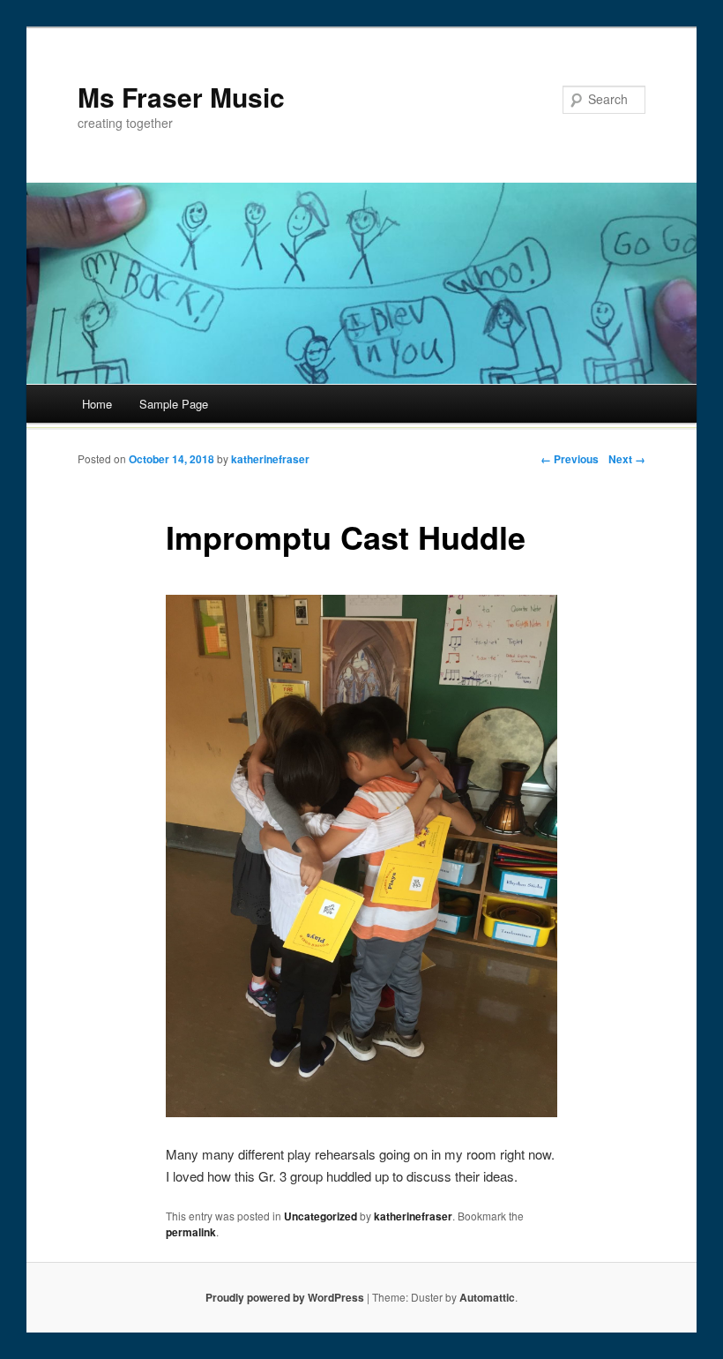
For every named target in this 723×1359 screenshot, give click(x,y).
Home (97, 403)
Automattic (487, 1297)
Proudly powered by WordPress (284, 1297)
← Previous (569, 459)
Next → (626, 459)
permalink (191, 1232)
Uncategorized (320, 1216)
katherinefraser (270, 459)
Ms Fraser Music (181, 97)
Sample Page (173, 403)
